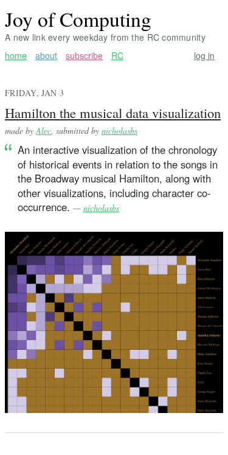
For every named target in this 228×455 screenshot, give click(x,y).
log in (204, 55)
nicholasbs (119, 130)
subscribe (84, 55)
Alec (43, 130)
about (46, 55)
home (16, 55)
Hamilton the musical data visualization (113, 112)
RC (117, 55)
